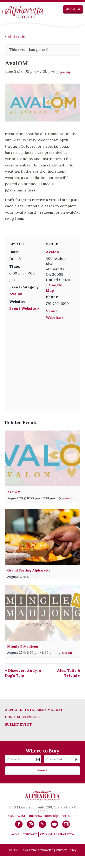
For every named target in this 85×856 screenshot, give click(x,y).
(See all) (65, 72)
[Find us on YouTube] (54, 824)
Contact (29, 834)
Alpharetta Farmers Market (34, 710)
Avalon (16, 293)
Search (42, 770)
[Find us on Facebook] (18, 824)
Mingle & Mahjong (22, 646)
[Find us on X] (42, 824)
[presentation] (42, 458)
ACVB (15, 834)
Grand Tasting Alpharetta (28, 570)
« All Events (15, 36)
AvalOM (14, 492)
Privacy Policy (66, 850)
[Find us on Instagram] (30, 824)
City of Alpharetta (57, 834)
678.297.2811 (17, 816)
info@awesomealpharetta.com (53, 816)
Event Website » (24, 308)
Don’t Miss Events (22, 717)
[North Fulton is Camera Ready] (66, 824)
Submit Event (18, 724)
